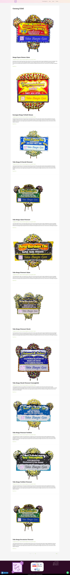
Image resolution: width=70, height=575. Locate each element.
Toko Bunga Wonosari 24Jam (21, 272)
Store (50, 1)
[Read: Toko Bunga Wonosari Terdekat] (33, 413)
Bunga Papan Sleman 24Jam (21, 57)
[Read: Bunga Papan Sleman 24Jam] (33, 34)
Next (57, 553)
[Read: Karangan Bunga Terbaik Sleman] (33, 92)
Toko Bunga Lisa (44, 1)
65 (35, 553)
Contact (57, 1)
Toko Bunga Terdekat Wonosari (22, 482)
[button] (67, 572)
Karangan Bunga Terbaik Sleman (23, 115)
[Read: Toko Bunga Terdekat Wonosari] (33, 463)
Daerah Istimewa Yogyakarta (24, 59)
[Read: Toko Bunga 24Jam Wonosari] (28, 196)
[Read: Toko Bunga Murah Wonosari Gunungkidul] (33, 361)
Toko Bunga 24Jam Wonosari (21, 219)
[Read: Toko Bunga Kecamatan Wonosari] (28, 516)
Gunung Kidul (31, 59)
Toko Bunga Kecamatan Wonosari (23, 539)
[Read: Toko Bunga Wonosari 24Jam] (33, 251)
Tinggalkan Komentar (16, 59)
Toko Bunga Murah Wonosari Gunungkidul (26, 383)
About (53, 1)
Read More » (14, 66)
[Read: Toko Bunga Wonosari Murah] (28, 306)
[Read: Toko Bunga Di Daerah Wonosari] (33, 144)
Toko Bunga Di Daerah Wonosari (22, 162)
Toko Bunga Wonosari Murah (22, 329)
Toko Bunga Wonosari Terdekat (22, 432)
